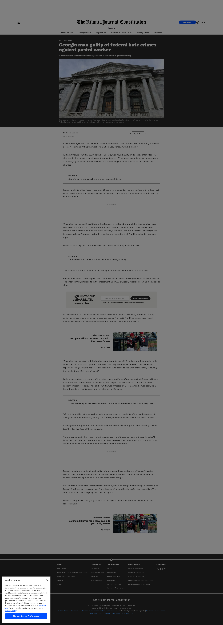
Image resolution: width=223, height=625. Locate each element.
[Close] (47, 580)
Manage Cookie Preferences (26, 616)
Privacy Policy (10, 611)
